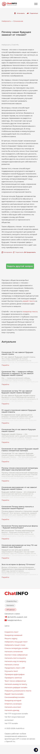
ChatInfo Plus (12, 601)
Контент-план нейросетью (16, 655)
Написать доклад (12, 710)
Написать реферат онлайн (16, 687)
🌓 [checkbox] (36, 750)
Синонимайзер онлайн (15, 697)
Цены (7, 626)
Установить (21, 13)
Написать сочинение (14, 652)
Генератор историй (13, 701)
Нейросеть (6, 21)
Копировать (8, 252)
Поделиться (34, 13)
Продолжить (31, 252)
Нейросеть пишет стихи (15, 645)
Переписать (19, 252)
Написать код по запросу (15, 661)
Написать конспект (13, 707)
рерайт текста (29, 301)
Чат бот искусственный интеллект (15, 718)
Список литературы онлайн (16, 648)
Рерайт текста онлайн (14, 694)
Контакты (10, 605)
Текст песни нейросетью (15, 681)
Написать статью (12, 665)
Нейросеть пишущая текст (16, 642)
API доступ (11, 610)
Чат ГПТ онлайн (11, 723)
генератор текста (30, 312)
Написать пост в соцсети (15, 658)
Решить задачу (11, 639)
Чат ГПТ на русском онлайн (16, 714)
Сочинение (18, 21)
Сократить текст (11, 632)
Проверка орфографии (15, 674)
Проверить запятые (13, 678)
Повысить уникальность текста (18, 691)
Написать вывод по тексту (16, 684)
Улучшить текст (11, 671)
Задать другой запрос (20, 266)
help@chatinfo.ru (14, 620)
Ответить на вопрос (13, 704)
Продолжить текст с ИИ (15, 668)
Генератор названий (13, 635)
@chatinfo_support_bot (17, 617)
